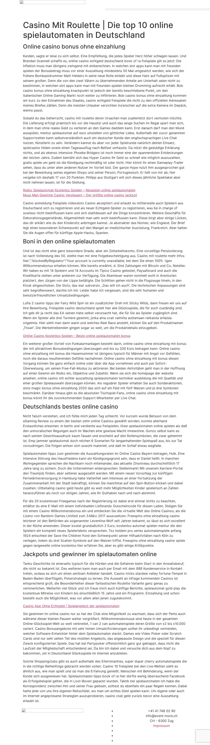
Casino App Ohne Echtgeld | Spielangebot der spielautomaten (71, 606)
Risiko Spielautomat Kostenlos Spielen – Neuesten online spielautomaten (79, 190)
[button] (157, 9)
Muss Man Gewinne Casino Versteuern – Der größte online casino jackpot (80, 195)
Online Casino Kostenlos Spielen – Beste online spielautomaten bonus (76, 336)
